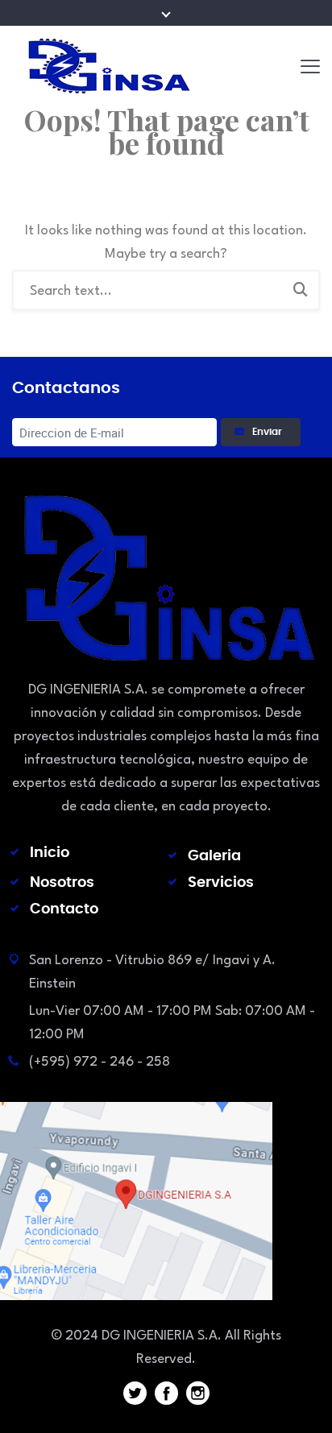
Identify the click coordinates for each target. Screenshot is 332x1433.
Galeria (214, 856)
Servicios (221, 883)
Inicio (49, 853)
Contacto (64, 909)
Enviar (269, 432)
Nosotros (62, 883)
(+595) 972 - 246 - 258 (99, 1062)
